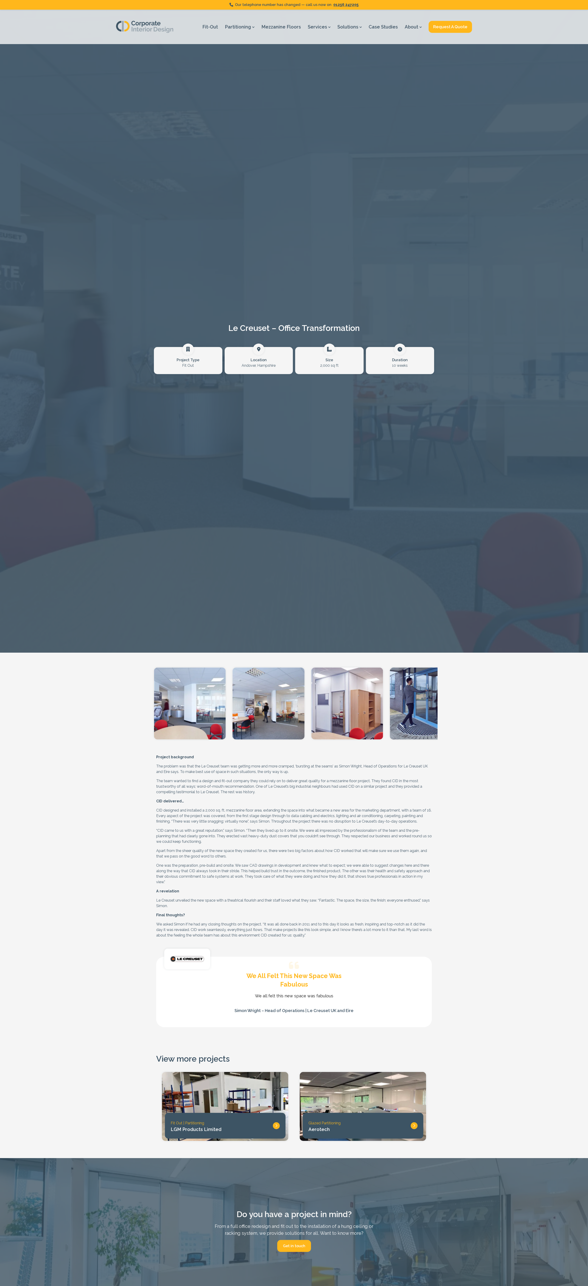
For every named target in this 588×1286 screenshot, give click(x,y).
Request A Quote (450, 26)
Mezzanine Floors (281, 27)
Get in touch (294, 1246)
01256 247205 (346, 5)
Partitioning (238, 27)
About (412, 27)
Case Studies (383, 27)
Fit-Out (210, 27)
